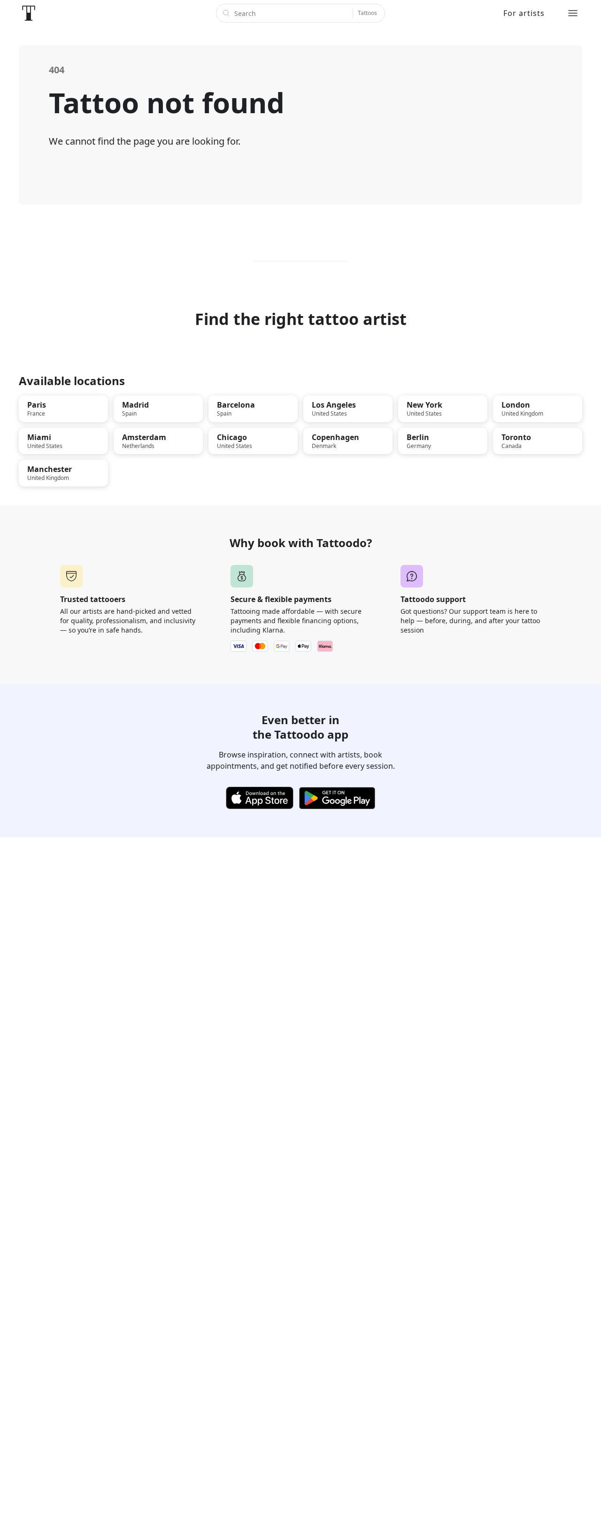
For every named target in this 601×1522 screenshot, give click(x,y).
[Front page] (28, 13)
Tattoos (367, 13)
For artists (524, 13)
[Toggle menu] (572, 13)
